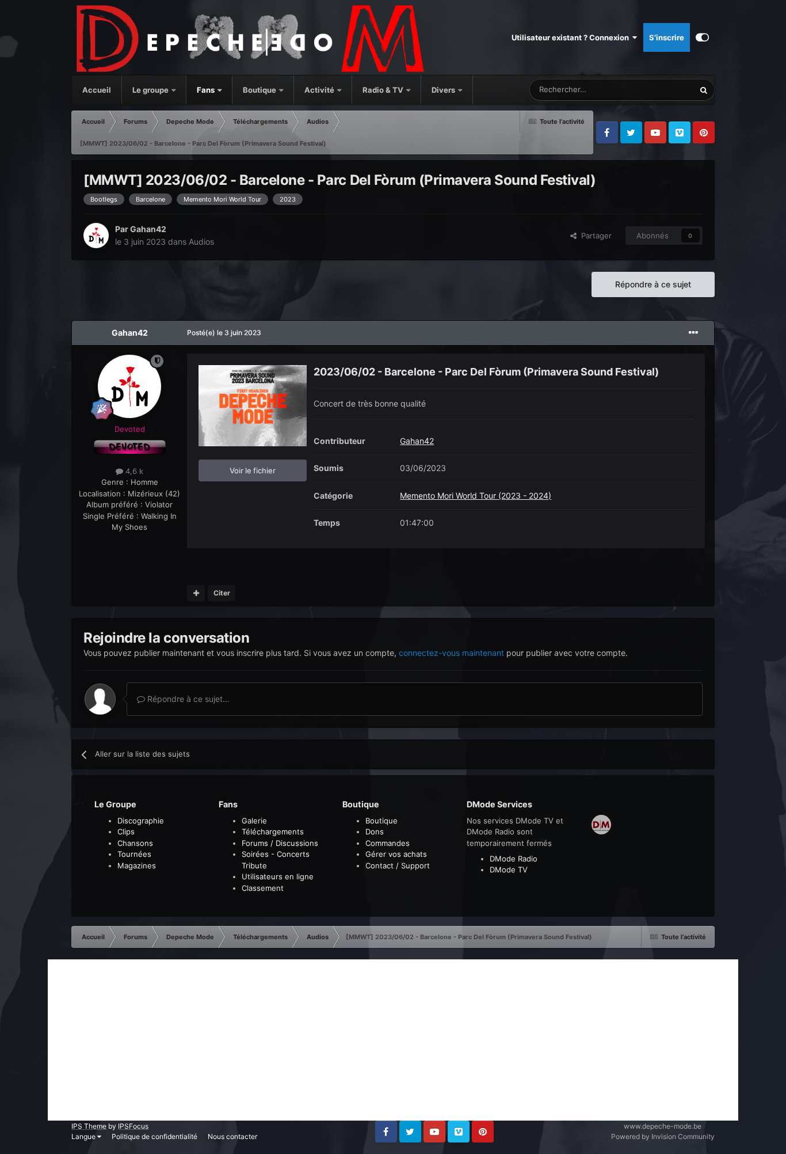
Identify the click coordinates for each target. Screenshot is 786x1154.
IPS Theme (88, 1126)
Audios (201, 241)
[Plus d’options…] (693, 333)
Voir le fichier (253, 470)
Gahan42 (148, 229)
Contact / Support (397, 865)
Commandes (387, 843)
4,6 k (133, 471)
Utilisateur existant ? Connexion (572, 37)
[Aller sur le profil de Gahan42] (96, 235)
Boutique (259, 89)
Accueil (96, 89)
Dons (374, 831)
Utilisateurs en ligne (278, 876)
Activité (319, 89)
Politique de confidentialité (154, 1136)
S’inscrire (666, 37)
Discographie (140, 820)
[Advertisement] (393, 1040)
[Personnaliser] (702, 37)
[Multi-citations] (196, 593)
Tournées (134, 854)
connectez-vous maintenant (451, 653)
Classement (263, 888)
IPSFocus (133, 1126)
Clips (126, 831)
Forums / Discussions (280, 843)
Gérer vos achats (396, 854)
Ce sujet (664, 89)
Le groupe (151, 89)
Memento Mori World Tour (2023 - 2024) (475, 495)
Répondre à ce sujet (653, 284)
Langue (84, 1136)
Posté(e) (224, 332)
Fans (206, 89)
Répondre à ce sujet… (187, 699)
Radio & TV (384, 89)
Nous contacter (232, 1136)
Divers (444, 89)
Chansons (135, 843)
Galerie (254, 820)
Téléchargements (273, 831)
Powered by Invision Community (663, 1136)
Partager (594, 235)
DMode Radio (513, 858)
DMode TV (509, 869)
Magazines (136, 865)
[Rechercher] (703, 89)
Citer (221, 593)
